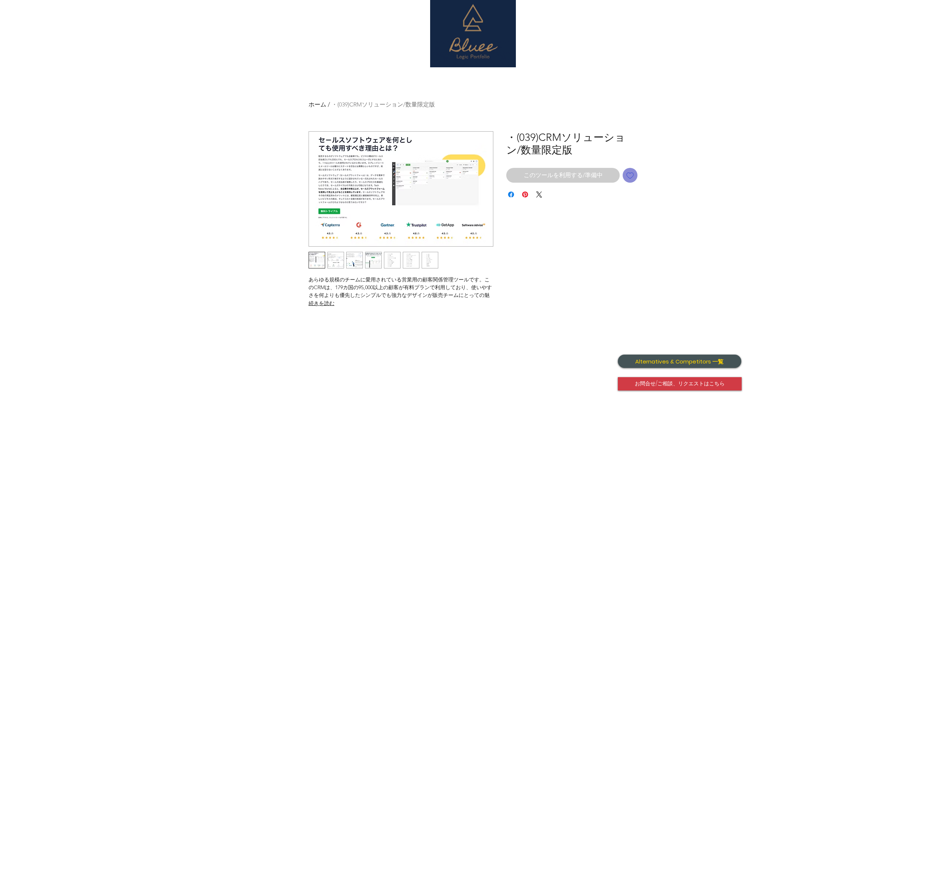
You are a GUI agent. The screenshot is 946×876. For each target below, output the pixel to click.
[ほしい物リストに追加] (630, 175)
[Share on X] (539, 194)
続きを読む (321, 303)
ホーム (317, 104)
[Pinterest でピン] (525, 194)
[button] (680, 383)
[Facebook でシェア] (511, 194)
